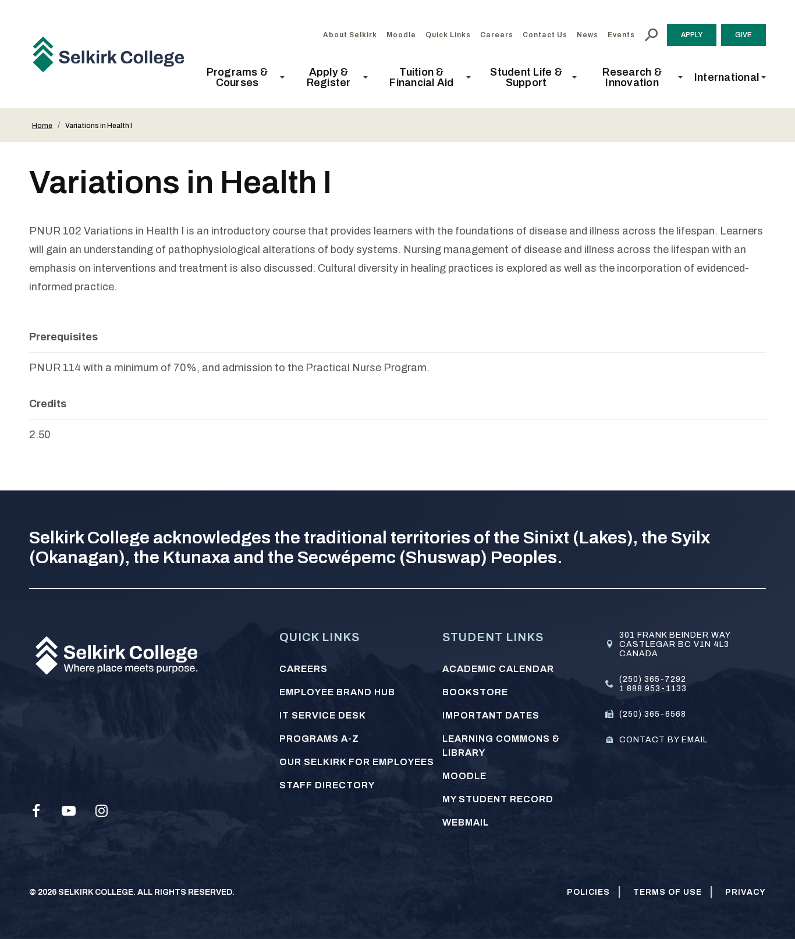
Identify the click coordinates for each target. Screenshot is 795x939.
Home (42, 126)
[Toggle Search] (651, 35)
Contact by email (663, 739)
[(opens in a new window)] (36, 811)
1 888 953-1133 (653, 688)
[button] (241, 77)
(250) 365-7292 (652, 679)
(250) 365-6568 (652, 714)
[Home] (113, 54)
